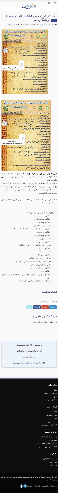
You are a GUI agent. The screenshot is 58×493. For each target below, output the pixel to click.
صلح (55, 396)
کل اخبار (29, 486)
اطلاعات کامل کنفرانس (48, 292)
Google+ (45, 307)
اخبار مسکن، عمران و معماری (48, 447)
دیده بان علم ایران (51, 415)
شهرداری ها (53, 462)
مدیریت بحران (52, 465)
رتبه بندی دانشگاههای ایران (48, 437)
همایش (54, 418)
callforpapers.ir (15, 183)
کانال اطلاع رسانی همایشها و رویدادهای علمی (29, 363)
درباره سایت (53, 486)
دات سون (49, 480)
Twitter (29, 307)
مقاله (55, 390)
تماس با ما (44, 486)
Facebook (37, 307)
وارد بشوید (36, 322)
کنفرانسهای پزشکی (51, 421)
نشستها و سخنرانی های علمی (48, 425)
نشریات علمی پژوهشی (50, 393)
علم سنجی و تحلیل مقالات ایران (47, 443)
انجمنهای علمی (52, 440)
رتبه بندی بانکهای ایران (50, 459)
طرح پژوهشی (52, 400)
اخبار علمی (53, 412)
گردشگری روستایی (11, 24)
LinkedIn (53, 307)
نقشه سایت (37, 486)
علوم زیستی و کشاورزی (47, 24)
